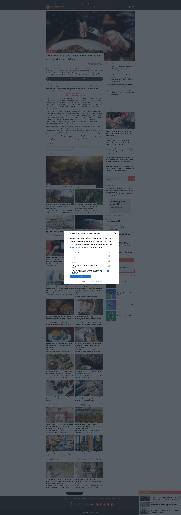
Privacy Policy (99, 281)
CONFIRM (80, 276)
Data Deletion (83, 281)
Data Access (91, 281)
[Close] (115, 233)
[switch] (109, 256)
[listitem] (91, 253)
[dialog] (91, 257)
